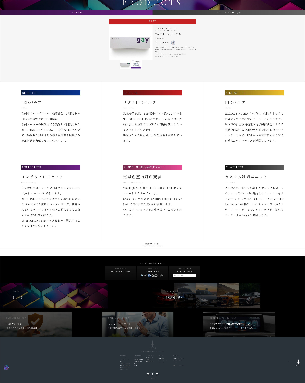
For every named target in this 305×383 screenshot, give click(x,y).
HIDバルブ (122, 361)
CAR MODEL (138, 355)
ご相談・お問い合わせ (178, 358)
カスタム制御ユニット (125, 367)
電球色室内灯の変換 (125, 365)
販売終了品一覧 (124, 369)
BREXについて (149, 357)
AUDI (135, 363)
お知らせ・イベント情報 (179, 365)
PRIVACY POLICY (177, 360)
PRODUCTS (123, 355)
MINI (135, 365)
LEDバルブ (122, 358)
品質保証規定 (161, 358)
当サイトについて (150, 361)
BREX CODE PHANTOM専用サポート (164, 362)
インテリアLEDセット (125, 363)
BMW (135, 358)
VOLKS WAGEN (138, 361)
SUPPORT (161, 355)
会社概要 (148, 359)
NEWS (175, 363)
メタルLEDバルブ (124, 360)
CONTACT (176, 355)
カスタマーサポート (163, 360)
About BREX (150, 355)
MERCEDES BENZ (138, 359)
